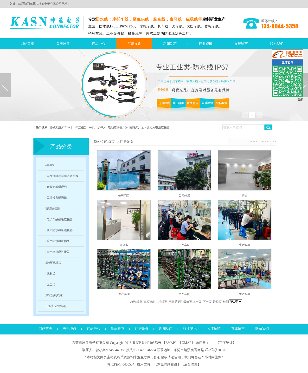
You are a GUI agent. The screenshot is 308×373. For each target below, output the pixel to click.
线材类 (51, 273)
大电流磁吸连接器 (58, 252)
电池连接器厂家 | (119, 127)
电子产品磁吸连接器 (60, 219)
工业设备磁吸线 (57, 197)
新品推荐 (117, 328)
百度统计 (226, 343)
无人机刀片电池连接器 (155, 127)
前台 (245, 195)
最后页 (217, 301)
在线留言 (241, 44)
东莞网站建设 (167, 364)
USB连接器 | (80, 127)
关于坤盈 (63, 44)
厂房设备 (134, 44)
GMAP (186, 343)
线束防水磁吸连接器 (60, 230)
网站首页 (27, 44)
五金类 (51, 284)
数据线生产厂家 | (61, 127)
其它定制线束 (54, 295)
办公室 (124, 245)
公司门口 (124, 195)
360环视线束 (53, 262)
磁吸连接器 (52, 208)
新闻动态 (170, 44)
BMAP (170, 343)
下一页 (207, 301)
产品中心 (98, 44)
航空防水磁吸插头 (58, 241)
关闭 (300, 99)
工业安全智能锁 (55, 306)
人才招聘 (214, 328)
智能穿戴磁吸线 (57, 187)
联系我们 (276, 44)
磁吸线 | (135, 127)
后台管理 (191, 364)
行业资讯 (205, 44)
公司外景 (184, 195)
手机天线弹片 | (98, 127)
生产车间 (184, 245)
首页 (111, 142)
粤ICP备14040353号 (146, 343)
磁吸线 (49, 165)
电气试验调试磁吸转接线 (62, 176)
